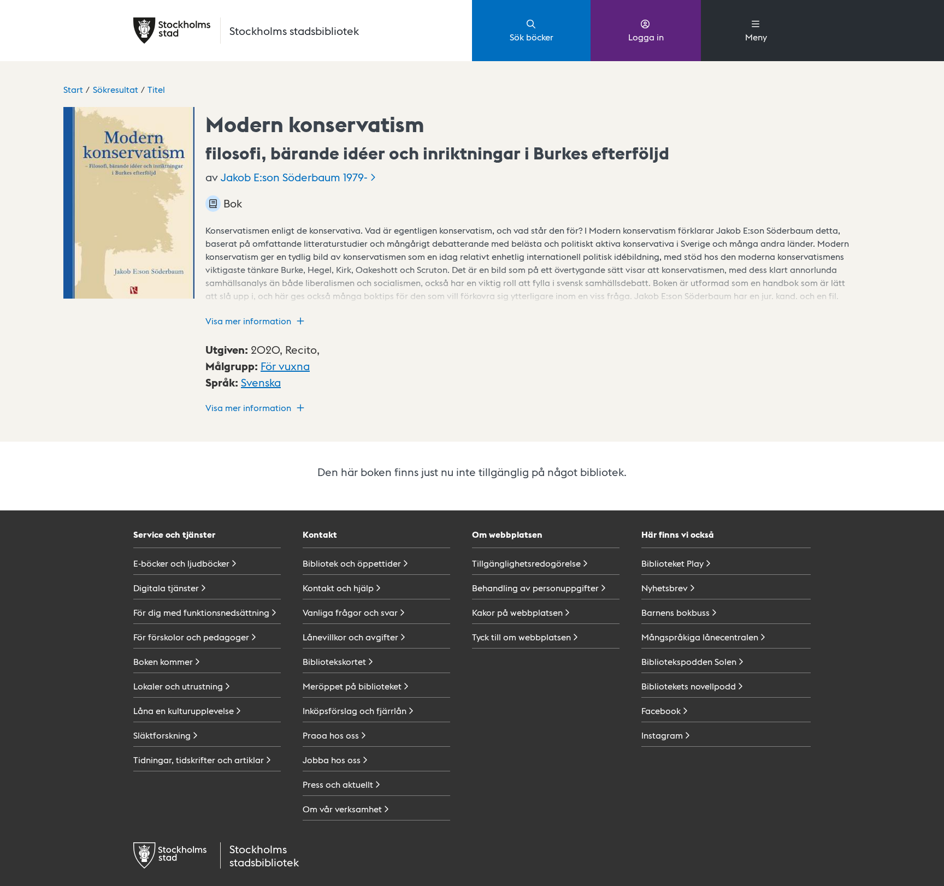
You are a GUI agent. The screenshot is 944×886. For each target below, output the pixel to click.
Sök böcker (531, 37)
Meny (756, 37)
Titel (156, 89)
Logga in (646, 37)
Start (73, 89)
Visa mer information (248, 320)
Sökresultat (115, 89)
